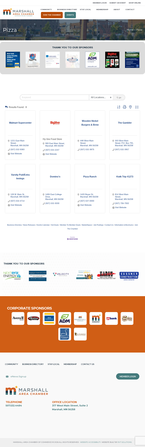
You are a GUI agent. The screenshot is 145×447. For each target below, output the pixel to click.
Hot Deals (55, 225)
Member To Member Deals (70, 225)
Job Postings (98, 225)
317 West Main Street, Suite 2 (70, 405)
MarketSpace (87, 225)
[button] (4, 2)
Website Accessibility (90, 442)
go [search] (120, 97)
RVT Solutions (125, 442)
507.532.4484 (14, 405)
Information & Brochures (124, 225)
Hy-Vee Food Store (52, 139)
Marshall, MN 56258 (63, 409)
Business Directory (14, 225)
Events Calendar (43, 225)
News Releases (29, 225)
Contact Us (109, 225)
